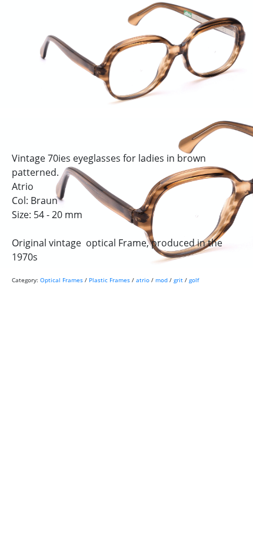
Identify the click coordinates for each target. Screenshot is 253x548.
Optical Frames (61, 280)
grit (178, 280)
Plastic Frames (109, 280)
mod (161, 280)
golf (194, 280)
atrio (142, 280)
